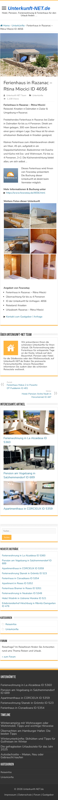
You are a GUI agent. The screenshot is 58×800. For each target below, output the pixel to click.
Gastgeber (48, 794)
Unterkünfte (18, 25)
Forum (37, 794)
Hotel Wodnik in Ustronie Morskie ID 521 (24, 598)
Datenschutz (25, 794)
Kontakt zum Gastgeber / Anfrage (24, 316)
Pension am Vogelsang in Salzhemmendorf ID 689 (19, 475)
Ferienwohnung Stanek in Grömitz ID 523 (24, 573)
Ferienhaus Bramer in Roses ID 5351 (21, 588)
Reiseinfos (10, 624)
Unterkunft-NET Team (16, 95)
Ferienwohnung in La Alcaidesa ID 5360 (23, 555)
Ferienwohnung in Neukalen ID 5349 (22, 593)
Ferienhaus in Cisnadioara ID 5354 (20, 578)
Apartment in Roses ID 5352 (17, 583)
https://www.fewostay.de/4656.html (25, 192)
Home (6, 25)
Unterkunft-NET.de (29, 8)
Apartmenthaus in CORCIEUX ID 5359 (28, 509)
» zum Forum (9, 656)
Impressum (10, 794)
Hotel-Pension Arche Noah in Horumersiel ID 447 (36, 394)
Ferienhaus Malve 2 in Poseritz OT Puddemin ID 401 (22, 385)
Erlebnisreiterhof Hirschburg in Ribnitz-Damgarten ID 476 (29, 605)
